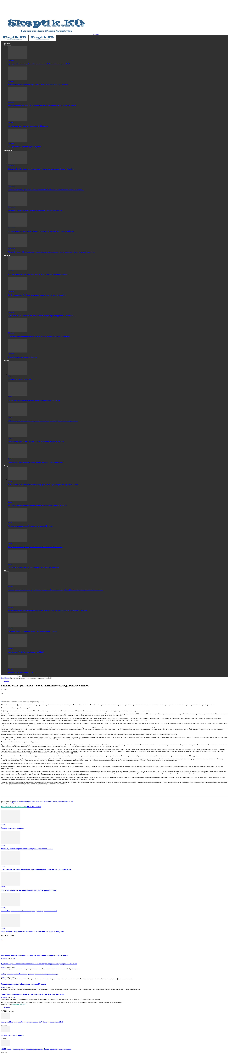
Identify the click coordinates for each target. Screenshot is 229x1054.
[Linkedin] (36, 696)
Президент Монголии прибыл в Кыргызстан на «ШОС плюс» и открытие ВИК (39, 64)
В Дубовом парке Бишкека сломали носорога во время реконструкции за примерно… (41, 316)
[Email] (80, 696)
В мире (6, 466)
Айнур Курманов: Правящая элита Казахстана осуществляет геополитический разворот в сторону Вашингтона (51, 252)
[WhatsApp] (29, 696)
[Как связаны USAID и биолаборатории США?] (17, 647)
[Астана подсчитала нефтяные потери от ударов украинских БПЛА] (17, 395)
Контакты (7, 1007)
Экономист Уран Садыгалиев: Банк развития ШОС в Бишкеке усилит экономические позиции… (46, 190)
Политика (7, 45)
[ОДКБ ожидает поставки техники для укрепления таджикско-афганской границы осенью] (17, 415)
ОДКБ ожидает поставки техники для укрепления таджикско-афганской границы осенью (43, 421)
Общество (7, 255)
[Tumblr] (48, 696)
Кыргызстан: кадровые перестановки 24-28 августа (28, 126)
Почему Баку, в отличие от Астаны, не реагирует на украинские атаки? (36, 462)
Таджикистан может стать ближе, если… (24, 803)
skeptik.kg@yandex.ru (19, 1004)
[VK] (10, 696)
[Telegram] (55, 696)
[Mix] (61, 696)
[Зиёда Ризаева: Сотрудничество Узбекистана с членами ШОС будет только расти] (10, 926)
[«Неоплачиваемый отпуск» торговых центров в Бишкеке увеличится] (17, 205)
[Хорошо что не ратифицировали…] (17, 667)
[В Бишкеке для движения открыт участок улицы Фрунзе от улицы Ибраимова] (17, 331)
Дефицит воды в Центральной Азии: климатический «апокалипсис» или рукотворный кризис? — (43, 801)
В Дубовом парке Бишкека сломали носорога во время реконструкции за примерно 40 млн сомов (39, 964)
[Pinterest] (23, 696)
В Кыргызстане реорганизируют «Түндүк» (25, 147)
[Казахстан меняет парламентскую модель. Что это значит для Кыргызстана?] (17, 79)
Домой (3, 678)
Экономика (8, 150)
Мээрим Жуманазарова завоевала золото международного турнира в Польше (38, 274)
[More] (93, 696)
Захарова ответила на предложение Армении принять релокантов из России (37, 505)
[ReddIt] (42, 696)
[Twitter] (16, 696)
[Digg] (67, 696)
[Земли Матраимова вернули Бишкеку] (17, 352)
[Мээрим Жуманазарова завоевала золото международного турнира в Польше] (17, 269)
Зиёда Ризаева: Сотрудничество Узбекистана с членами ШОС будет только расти (32, 932)
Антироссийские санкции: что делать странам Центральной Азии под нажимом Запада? (42, 105)
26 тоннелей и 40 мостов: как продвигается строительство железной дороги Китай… (41, 169)
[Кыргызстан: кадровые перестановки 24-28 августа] (17, 121)
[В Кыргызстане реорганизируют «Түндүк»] (17, 141)
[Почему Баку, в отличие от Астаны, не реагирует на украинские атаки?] (17, 457)
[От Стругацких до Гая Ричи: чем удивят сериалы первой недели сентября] (17, 290)
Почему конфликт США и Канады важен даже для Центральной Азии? (36, 442)
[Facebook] (4, 696)
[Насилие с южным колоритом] (17, 374)
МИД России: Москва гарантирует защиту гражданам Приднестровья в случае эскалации (43, 485)
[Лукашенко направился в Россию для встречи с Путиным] (17, 521)
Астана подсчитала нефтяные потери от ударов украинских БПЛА (34, 400)
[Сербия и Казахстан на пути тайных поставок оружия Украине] (17, 626)
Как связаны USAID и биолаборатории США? (26, 652)
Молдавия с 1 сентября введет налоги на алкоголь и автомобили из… (35, 547)
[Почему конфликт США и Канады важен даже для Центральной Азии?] (17, 436)
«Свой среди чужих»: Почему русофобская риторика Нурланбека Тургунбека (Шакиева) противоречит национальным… (55, 590)
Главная (7, 43)
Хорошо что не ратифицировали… (21, 673)
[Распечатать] (87, 696)
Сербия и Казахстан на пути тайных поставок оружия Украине (32, 631)
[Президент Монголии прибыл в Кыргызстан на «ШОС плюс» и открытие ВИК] (17, 59)
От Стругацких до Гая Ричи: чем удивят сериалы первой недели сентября (36, 295)
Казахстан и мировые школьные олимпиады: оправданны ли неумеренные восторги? (34, 955)
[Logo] (15, 40)
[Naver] (74, 696)
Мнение (6, 571)
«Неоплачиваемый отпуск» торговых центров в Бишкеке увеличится (35, 210)
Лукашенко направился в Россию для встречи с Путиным (30, 526)
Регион (6, 360)
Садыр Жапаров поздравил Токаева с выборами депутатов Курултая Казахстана (32, 994)
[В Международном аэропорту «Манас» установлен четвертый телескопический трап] (17, 226)
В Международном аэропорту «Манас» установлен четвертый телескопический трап (41, 231)
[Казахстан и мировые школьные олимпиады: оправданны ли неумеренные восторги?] (7, 951)
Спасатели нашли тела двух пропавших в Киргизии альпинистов (33, 567)
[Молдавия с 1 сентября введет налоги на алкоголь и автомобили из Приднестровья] (17, 541)
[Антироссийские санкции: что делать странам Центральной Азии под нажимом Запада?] (17, 100)
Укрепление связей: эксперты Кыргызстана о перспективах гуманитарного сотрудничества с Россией (47, 610)
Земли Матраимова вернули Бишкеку (23, 357)
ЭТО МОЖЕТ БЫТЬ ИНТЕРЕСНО (14, 807)
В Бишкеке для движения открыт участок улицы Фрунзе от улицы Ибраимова (39, 336)
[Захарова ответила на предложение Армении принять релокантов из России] (17, 500)
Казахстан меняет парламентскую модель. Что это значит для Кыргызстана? (38, 84)
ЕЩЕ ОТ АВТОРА (34, 807)
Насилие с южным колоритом (19, 379)
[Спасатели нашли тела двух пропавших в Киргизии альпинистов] (17, 562)
